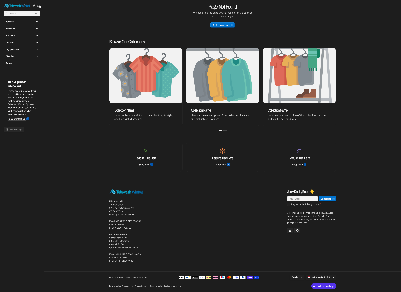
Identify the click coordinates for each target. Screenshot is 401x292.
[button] (38, 6)
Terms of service (142, 286)
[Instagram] (290, 230)
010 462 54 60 (116, 244)
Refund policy (115, 286)
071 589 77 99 (116, 211)
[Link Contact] (22, 100)
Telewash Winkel (123, 277)
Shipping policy (156, 286)
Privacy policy (312, 204)
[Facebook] (297, 230)
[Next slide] (336, 87)
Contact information (172, 286)
